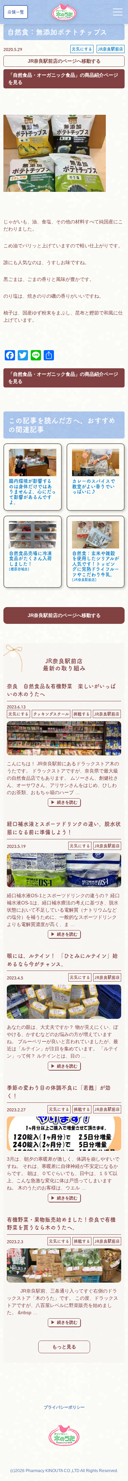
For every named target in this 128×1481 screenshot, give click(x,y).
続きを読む (69, 802)
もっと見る (64, 1346)
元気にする (82, 49)
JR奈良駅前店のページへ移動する (64, 61)
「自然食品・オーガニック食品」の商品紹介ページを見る (63, 78)
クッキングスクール (51, 714)
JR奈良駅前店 (110, 49)
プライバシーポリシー (64, 1407)
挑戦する (81, 714)
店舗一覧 (16, 12)
